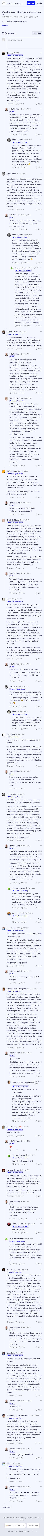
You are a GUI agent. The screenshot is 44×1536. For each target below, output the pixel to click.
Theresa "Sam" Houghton (16, 988)
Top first (38, 33)
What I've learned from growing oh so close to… (21, 13)
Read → (5, 25)
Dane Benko (11, 794)
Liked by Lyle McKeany (16, 55)
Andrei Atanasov (13, 1269)
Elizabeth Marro (15, 398)
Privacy (23, 1517)
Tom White (11, 734)
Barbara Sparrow (13, 471)
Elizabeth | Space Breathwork (18, 1415)
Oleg (8, 53)
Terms (29, 1517)
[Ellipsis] (41, 53)
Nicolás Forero (12, 331)
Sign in (39, 3)
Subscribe (31, 3)
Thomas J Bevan (13, 1170)
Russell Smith (17, 913)
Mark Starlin (17, 139)
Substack (10, 1531)
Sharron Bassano (21, 268)
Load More (6, 1507)
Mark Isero (11, 1353)
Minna (9, 599)
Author (12, 111)
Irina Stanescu (12, 928)
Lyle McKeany (7, 17)
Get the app (33, 1525)
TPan (9, 1463)
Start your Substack (16, 1525)
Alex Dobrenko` (13, 1127)
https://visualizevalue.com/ (27, 1474)
